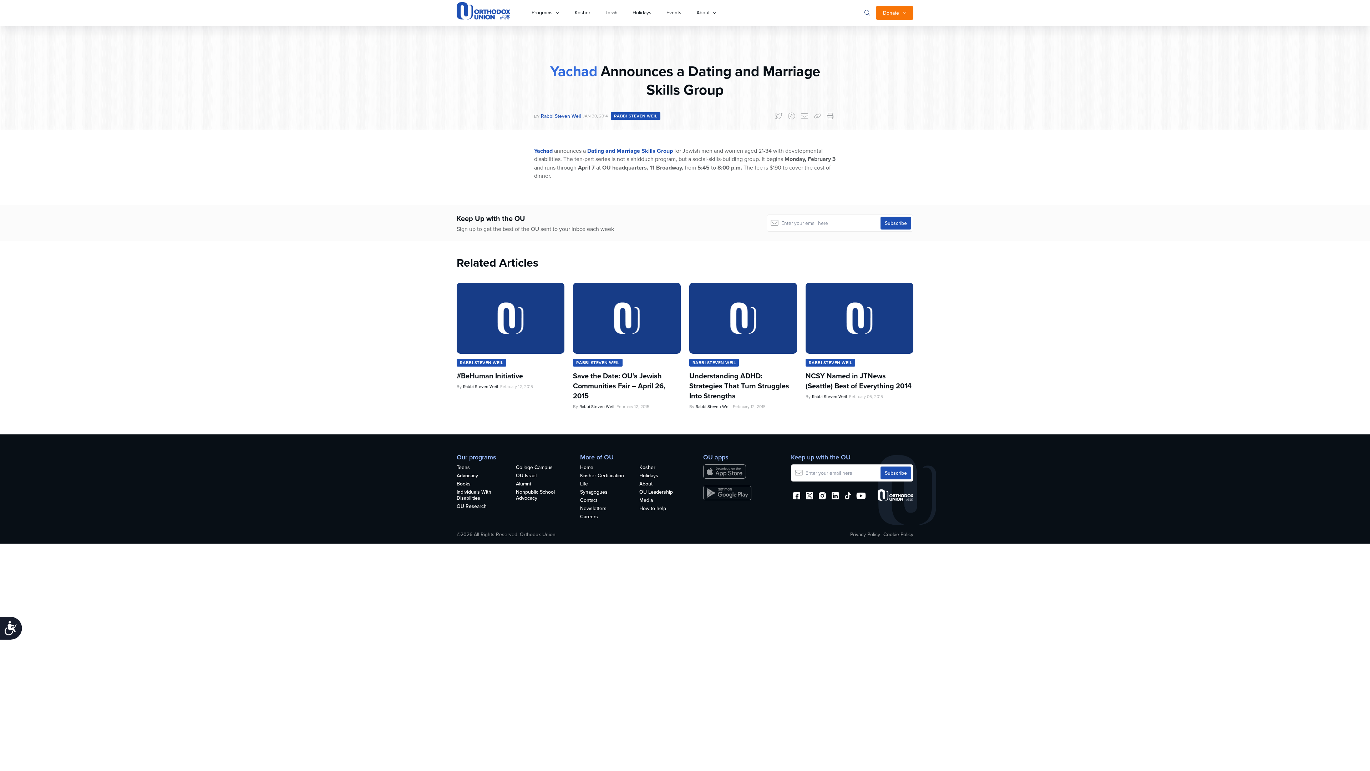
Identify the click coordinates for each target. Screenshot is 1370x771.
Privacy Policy (865, 534)
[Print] (830, 116)
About (703, 12)
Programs (542, 12)
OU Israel (526, 476)
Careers (589, 517)
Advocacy (467, 476)
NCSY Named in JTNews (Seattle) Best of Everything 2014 (859, 381)
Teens (463, 467)
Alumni (523, 484)
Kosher (582, 12)
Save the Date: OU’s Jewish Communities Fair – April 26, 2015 (619, 386)
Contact (588, 500)
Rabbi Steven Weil (561, 116)
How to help (652, 508)
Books (464, 484)
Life (584, 484)
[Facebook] (791, 116)
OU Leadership (656, 492)
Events (673, 12)
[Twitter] (779, 116)
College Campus (534, 467)
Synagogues (594, 492)
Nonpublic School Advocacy (535, 495)
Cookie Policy (898, 534)
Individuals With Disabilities (474, 495)
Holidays (642, 12)
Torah (611, 12)
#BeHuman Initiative (490, 376)
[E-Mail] (804, 116)
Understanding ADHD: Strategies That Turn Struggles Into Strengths (739, 386)
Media (646, 500)
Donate (891, 12)
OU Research (472, 506)
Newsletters (593, 508)
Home (586, 467)
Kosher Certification (602, 476)
